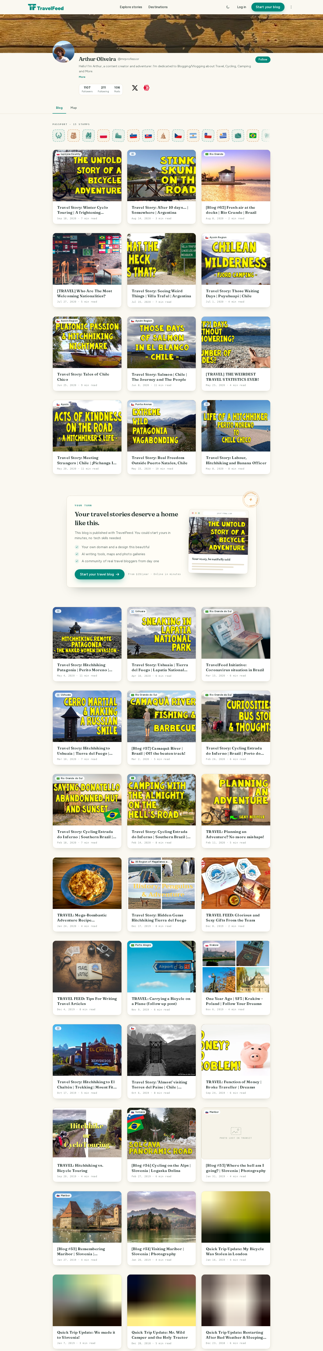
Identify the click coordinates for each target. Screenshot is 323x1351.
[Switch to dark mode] (228, 7)
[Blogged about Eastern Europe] (163, 135)
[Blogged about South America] (238, 135)
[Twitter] (135, 87)
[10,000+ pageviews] (88, 135)
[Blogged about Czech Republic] (178, 135)
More (82, 76)
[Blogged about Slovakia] (148, 135)
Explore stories (131, 7)
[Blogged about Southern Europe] (118, 135)
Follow (263, 59)
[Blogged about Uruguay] (223, 135)
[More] (291, 7)
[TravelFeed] (46, 7)
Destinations (158, 7)
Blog (59, 108)
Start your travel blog (97, 574)
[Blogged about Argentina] (193, 135)
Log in (241, 7)
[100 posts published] (267, 135)
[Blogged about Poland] (103, 135)
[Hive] (146, 87)
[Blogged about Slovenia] (133, 135)
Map (74, 108)
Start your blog (268, 7)
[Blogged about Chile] (208, 135)
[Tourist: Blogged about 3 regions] (73, 135)
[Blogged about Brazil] (253, 135)
